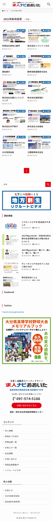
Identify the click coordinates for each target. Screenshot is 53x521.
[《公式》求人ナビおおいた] (26, 4)
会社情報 (9, 453)
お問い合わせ (11, 459)
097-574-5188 (28, 398)
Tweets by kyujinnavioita (13, 311)
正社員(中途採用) (12, 501)
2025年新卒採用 (12, 495)
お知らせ (9, 490)
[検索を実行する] (48, 184)
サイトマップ (35, 513)
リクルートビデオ (13, 470)
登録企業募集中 (12, 464)
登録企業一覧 (11, 441)
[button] (49, 4)
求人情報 (9, 430)
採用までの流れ (12, 436)
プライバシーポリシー (21, 513)
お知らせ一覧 (11, 447)
